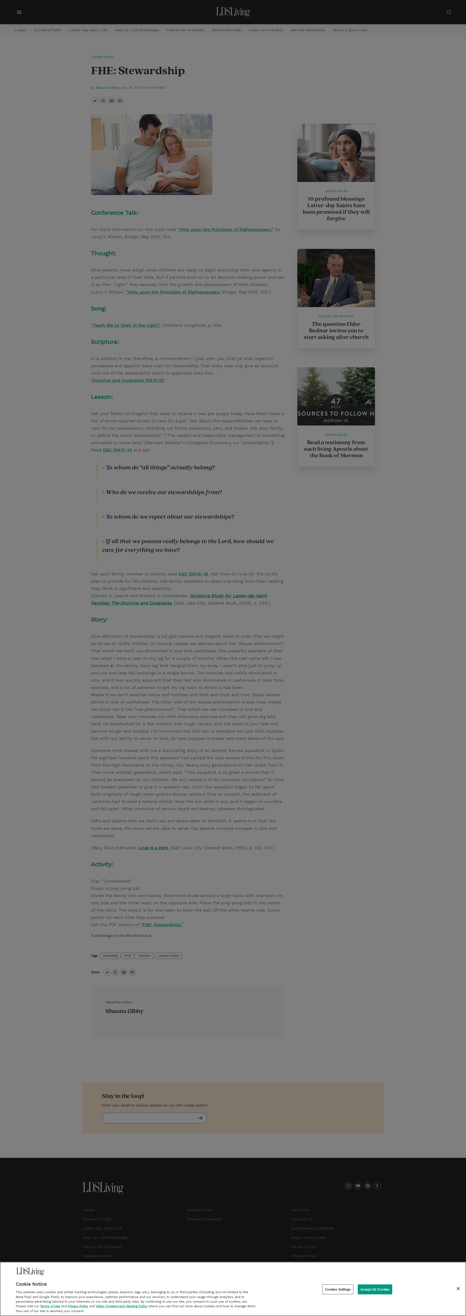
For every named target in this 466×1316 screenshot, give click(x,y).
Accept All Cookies (375, 1289)
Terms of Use (50, 1306)
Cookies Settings (338, 1289)
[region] (233, 1289)
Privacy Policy (78, 1306)
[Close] (458, 1288)
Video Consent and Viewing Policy (121, 1306)
